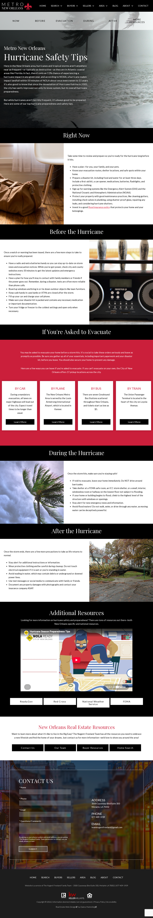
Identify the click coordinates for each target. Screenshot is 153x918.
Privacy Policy (99, 902)
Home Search (125, 747)
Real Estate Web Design (66, 907)
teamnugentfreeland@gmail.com (107, 827)
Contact (143, 6)
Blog (115, 6)
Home (42, 6)
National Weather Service (93, 703)
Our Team (60, 747)
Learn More (20, 421)
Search (45, 877)
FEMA (126, 701)
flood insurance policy (99, 207)
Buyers (58, 877)
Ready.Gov (26, 701)
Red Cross (60, 701)
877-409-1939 (98, 817)
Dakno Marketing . (89, 907)
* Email (22, 810)
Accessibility (111, 902)
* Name (22, 787)
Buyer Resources (93, 747)
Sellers (71, 877)
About (104, 877)
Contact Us (28, 747)
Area (82, 877)
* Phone (23, 798)
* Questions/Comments (30, 821)
